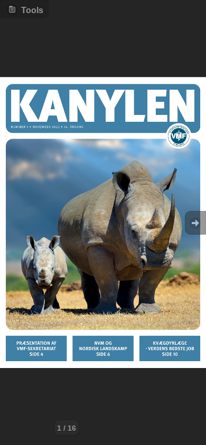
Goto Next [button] (195, 223)
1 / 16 (66, 428)
